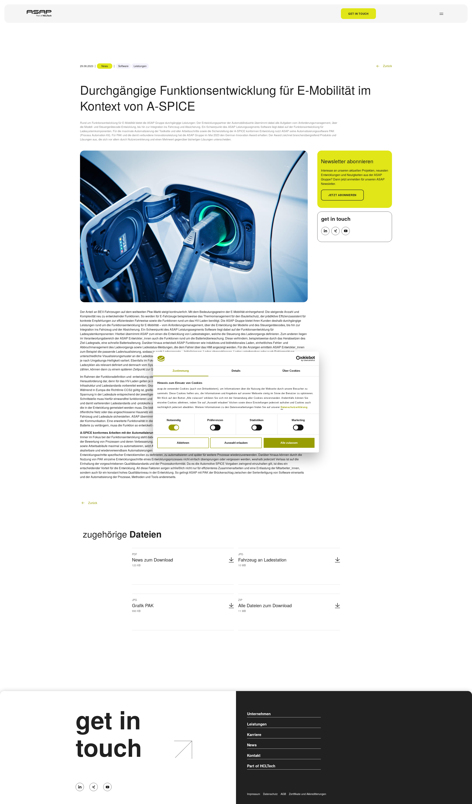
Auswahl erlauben (236, 442)
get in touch (335, 218)
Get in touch (358, 13)
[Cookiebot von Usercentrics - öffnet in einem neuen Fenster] (299, 358)
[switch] (215, 427)
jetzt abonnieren (342, 195)
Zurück (387, 66)
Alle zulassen (289, 442)
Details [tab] (236, 370)
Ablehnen (183, 442)
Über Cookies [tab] (291, 370)
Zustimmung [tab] (181, 370)
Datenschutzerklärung (294, 407)
